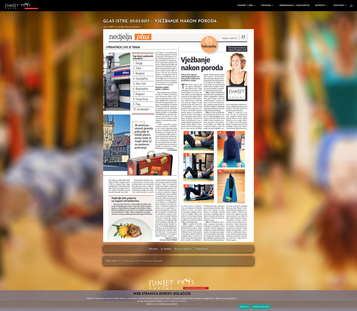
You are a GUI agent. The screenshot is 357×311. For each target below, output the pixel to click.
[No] (353, 300)
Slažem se (244, 307)
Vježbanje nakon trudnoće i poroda (141, 261)
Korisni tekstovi (183, 249)
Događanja (201, 249)
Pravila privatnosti (261, 307)
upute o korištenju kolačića (174, 301)
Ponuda (266, 6)
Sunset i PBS (245, 6)
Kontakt (339, 6)
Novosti (320, 6)
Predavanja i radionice (294, 6)
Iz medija (166, 249)
